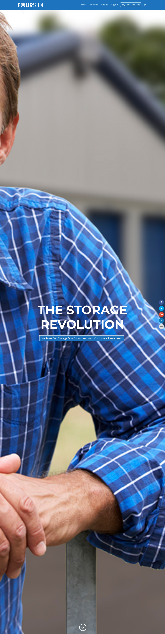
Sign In (114, 4)
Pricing (104, 4)
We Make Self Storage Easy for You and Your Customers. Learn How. (81, 338)
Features (93, 4)
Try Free (131, 4)
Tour (83, 4)
